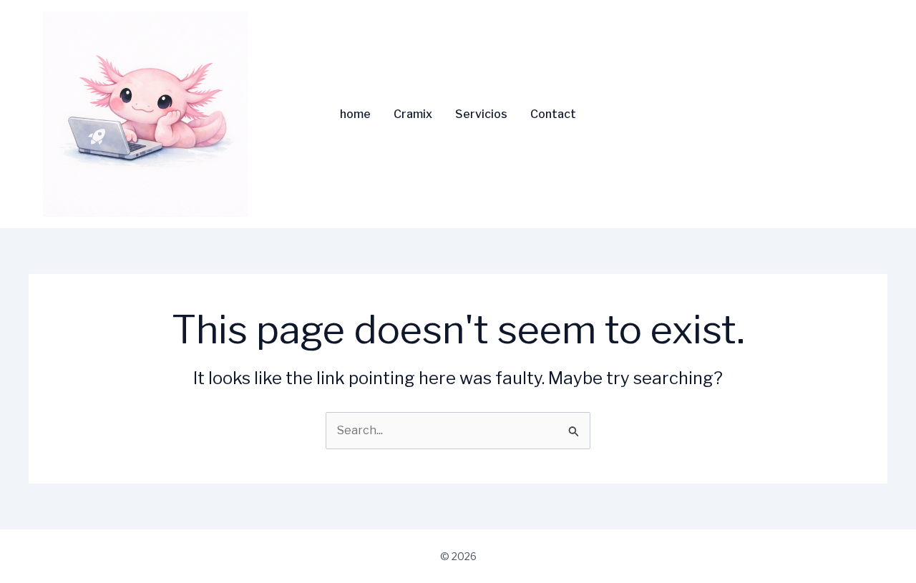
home (355, 114)
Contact (553, 114)
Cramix (413, 114)
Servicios (481, 114)
